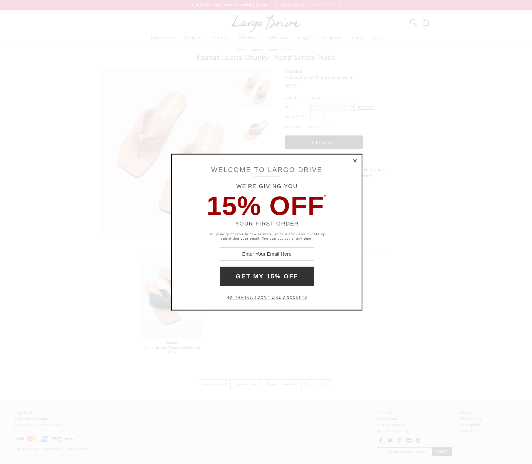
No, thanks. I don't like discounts (266, 297)
